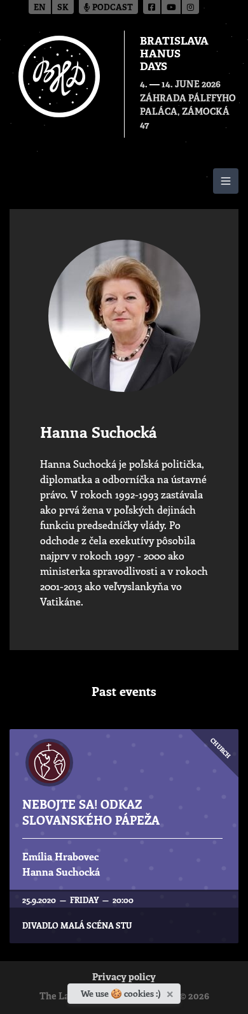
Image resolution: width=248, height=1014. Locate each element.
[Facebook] (152, 7)
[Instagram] (190, 7)
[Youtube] (172, 7)
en (40, 8)
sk (63, 8)
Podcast (111, 8)
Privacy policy (124, 978)
